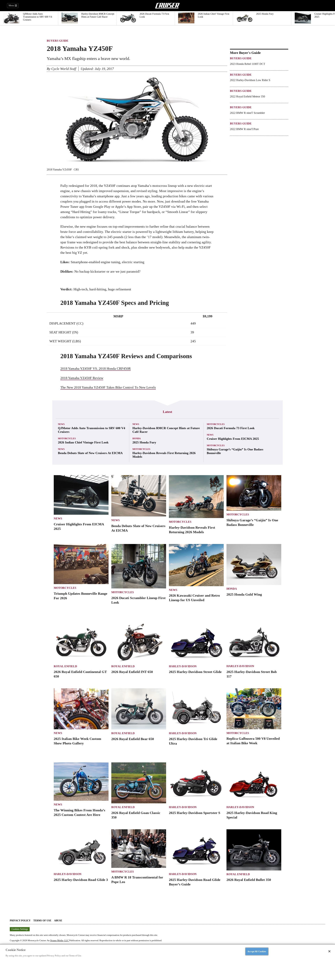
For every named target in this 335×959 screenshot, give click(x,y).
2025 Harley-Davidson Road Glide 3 (81, 880)
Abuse (58, 920)
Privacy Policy (20, 920)
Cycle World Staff (63, 69)
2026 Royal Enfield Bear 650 (132, 739)
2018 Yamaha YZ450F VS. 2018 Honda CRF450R (95, 368)
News (61, 424)
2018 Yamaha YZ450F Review (81, 378)
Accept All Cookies (256, 951)
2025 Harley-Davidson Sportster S (194, 813)
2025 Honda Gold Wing (244, 594)
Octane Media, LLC (59, 940)
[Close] (329, 951)
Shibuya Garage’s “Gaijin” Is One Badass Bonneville (235, 451)
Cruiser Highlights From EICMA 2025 (233, 438)
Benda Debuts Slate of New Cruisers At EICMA (90, 453)
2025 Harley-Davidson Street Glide (195, 672)
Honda (136, 438)
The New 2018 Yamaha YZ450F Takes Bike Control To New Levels (108, 387)
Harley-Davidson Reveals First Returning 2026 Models (164, 454)
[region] (167, 951)
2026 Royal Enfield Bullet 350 (248, 880)
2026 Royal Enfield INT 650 (132, 672)
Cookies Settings (20, 929)
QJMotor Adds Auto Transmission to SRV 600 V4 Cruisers (91, 429)
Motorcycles (67, 438)
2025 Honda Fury (144, 442)
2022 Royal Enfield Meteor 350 (247, 96)
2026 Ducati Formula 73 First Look (231, 428)
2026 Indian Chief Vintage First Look (83, 442)
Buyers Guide (57, 40)
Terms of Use (42, 920)
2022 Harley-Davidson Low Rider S (250, 80)
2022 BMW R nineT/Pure (244, 129)
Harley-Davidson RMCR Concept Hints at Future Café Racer (166, 429)
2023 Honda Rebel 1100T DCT (247, 63)
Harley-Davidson (183, 666)
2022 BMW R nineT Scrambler (247, 112)
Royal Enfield (65, 666)
